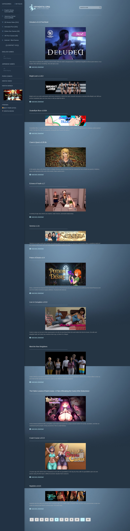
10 (77, 519)
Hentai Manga (7, 86)
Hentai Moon (9, 111)
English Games (8, 52)
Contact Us (12, 45)
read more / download (37, 67)
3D (4, 56)
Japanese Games (8, 64)
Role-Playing (7, 58)
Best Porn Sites (9, 108)
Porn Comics (7, 76)
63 (88, 519)
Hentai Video (7, 81)
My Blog (19, 4)
